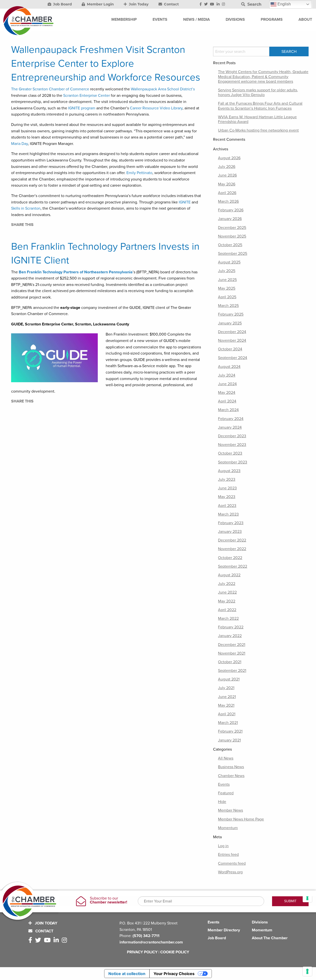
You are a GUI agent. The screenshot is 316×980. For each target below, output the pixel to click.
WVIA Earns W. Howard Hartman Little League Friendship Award (257, 119)
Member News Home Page (241, 819)
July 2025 (226, 270)
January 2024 (230, 427)
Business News (231, 766)
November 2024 (232, 340)
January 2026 (230, 218)
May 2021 (226, 705)
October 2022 (230, 557)
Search (253, 4)
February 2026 (230, 210)
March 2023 (228, 514)
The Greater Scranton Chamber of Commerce (50, 89)
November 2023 (232, 444)
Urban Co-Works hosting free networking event (258, 130)
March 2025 (228, 305)
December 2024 (232, 331)
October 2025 (230, 244)
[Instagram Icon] (223, 4)
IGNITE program (81, 108)
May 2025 (226, 288)
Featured (226, 793)
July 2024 (226, 375)
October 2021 (229, 662)
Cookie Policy (174, 952)
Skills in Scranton (25, 208)
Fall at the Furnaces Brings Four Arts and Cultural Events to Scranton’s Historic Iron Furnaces (260, 106)
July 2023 (226, 479)
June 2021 (227, 696)
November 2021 (231, 653)
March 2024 (228, 409)
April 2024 (227, 401)
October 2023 (230, 453)
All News (225, 758)
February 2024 (230, 418)
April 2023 (227, 505)
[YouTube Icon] (212, 4)
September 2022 (232, 566)
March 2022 (228, 618)
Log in (223, 845)
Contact (171, 4)
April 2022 (227, 609)
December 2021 (231, 644)
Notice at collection (126, 973)
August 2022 (229, 575)
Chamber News (231, 775)
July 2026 (226, 166)
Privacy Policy (142, 952)
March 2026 (228, 201)
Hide (222, 801)
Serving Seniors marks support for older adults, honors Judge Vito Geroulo (258, 92)
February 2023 (230, 522)
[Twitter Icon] (206, 4)
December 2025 (232, 227)
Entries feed (228, 854)
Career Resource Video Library (156, 108)
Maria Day (19, 143)
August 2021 (228, 679)
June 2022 (227, 592)
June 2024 (227, 383)
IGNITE (185, 202)
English (283, 4)
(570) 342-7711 (146, 935)
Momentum (228, 827)
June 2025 (227, 279)
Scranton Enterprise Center (87, 95)
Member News (230, 810)
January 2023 (230, 531)
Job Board (62, 4)
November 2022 (232, 548)
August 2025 (229, 262)
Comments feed (232, 863)
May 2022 (226, 601)
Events (224, 784)
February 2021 (230, 731)
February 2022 (230, 627)
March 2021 (228, 722)
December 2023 (232, 436)
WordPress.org (230, 872)
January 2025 (230, 323)
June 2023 (227, 488)
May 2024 (226, 392)
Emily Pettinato (139, 172)
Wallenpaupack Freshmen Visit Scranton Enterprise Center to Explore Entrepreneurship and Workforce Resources (105, 63)
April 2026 (227, 192)
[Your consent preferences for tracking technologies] (307, 971)
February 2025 (230, 314)
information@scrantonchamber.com (151, 942)
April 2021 (226, 714)
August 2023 (229, 470)
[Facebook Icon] (200, 4)
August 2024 (229, 366)
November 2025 (232, 236)
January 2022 (230, 635)
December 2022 (232, 540)
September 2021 (232, 670)
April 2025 (227, 297)
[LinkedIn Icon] (218, 4)
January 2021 (229, 740)
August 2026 (229, 158)
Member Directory (224, 930)
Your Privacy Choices (174, 973)
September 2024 (232, 357)
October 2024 (230, 349)
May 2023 (226, 496)
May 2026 (226, 184)
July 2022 (226, 583)
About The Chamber (270, 938)
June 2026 (227, 175)
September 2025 (232, 253)
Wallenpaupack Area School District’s (163, 89)
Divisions (260, 922)
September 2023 (232, 462)
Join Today (138, 4)
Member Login (100, 4)
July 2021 (226, 687)
